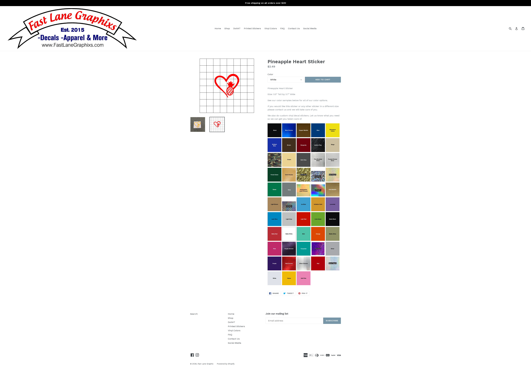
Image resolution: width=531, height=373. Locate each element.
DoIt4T (236, 28)
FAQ (282, 28)
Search (194, 314)
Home (218, 28)
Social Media (310, 28)
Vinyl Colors (270, 28)
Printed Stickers (252, 28)
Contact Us (294, 28)
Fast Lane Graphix (205, 364)
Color (270, 74)
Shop (227, 28)
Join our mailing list (277, 313)
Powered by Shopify (226, 364)
